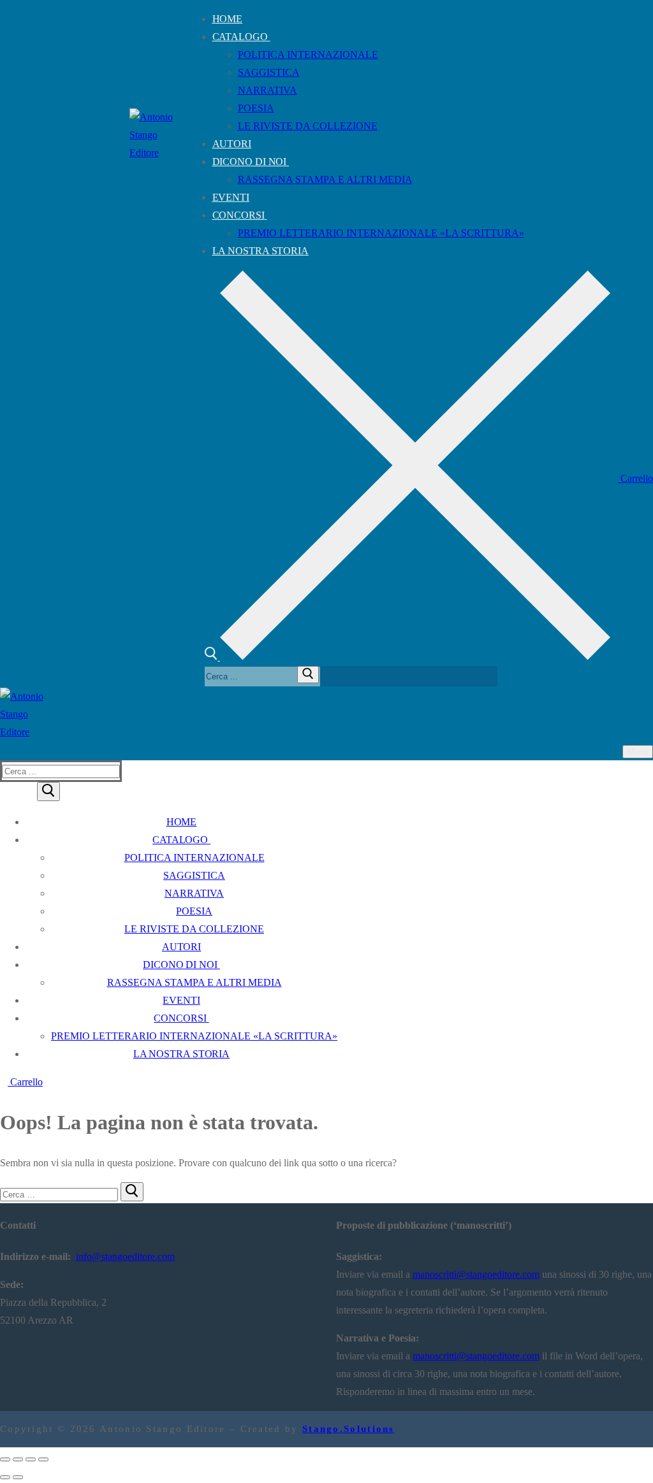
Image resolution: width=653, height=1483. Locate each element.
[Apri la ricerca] (407, 656)
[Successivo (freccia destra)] (18, 1477)
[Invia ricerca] (308, 674)
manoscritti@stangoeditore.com (476, 1274)
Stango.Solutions (348, 1429)
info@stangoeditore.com (125, 1256)
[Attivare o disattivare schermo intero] (18, 1459)
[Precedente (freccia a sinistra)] (5, 1477)
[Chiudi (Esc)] (43, 1459)
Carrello (635, 478)
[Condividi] (31, 1459)
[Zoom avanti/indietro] (5, 1459)
